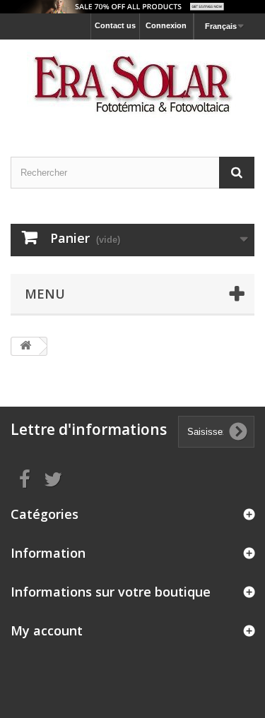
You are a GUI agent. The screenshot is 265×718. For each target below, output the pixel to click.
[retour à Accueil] (25, 346)
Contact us (115, 25)
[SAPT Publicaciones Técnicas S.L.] (132, 85)
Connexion (166, 25)
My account (47, 630)
